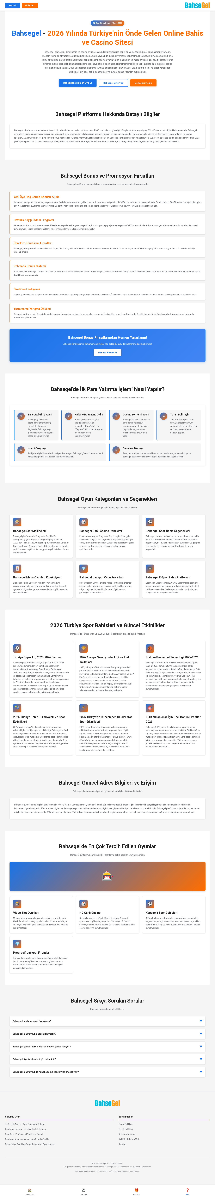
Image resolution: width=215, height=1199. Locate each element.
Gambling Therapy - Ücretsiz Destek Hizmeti (25, 1129)
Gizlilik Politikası (126, 1129)
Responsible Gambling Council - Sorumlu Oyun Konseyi (30, 1144)
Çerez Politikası (126, 1124)
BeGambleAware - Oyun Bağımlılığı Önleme (25, 1124)
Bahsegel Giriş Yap (113, 83)
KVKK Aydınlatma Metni (129, 1139)
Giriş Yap (29, 5)
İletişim (122, 1144)
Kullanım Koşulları (127, 1134)
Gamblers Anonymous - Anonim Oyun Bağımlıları (27, 1139)
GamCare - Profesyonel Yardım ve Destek (24, 1134)
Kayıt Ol (13, 5)
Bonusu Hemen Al (107, 352)
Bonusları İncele (143, 83)
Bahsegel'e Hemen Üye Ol (77, 82)
